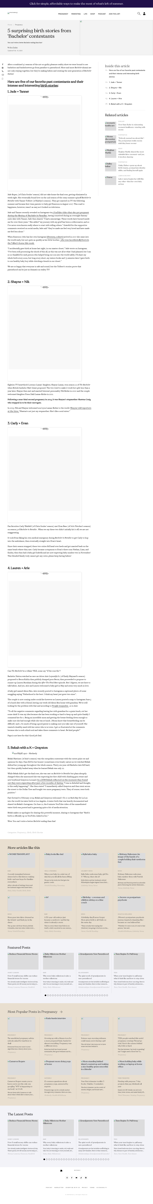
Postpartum (122, 135)
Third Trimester (123, 1078)
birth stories (49, 85)
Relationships (83, 973)
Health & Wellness (125, 914)
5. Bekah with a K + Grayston (120, 103)
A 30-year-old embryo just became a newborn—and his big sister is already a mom (56, 920)
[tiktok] (81, 1178)
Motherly (48, 1078)
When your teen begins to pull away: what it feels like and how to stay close (129, 977)
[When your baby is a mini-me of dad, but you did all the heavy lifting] (58, 860)
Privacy (85, 1187)
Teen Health (122, 987)
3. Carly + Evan (115, 93)
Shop (92, 14)
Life (85, 14)
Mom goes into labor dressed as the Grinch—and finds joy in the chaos (21, 920)
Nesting (133, 1095)
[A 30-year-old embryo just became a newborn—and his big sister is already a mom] (58, 903)
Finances (23, 987)
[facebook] (72, 1178)
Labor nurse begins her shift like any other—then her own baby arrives (131, 181)
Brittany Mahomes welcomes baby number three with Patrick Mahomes (130, 877)
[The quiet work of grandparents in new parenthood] (93, 961)
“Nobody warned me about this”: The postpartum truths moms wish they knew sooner (131, 141)
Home (10, 25)
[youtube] (76, 1178)
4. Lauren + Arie (115, 98)
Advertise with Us (73, 1187)
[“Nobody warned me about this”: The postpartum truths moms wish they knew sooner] (110, 139)
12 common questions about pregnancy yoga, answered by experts (56, 1084)
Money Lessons (13, 973)
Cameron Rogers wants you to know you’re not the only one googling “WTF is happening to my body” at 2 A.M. (20, 1085)
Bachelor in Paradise (37, 215)
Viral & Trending (50, 871)
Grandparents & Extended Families (93, 988)
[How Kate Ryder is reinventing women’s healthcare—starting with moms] (110, 126)
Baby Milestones (54, 987)
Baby (9, 871)
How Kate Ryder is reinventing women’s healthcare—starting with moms (131, 127)
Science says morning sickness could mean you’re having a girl (93, 1039)
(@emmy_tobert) (55, 236)
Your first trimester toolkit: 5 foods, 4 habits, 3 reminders (92, 1082)
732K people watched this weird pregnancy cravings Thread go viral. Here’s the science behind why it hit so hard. (130, 1042)
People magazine (60, 705)
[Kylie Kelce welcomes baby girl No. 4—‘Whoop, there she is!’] (95, 860)
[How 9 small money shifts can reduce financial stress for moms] (23, 961)
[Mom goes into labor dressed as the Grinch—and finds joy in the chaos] (21, 903)
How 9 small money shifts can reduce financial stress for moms (22, 977)
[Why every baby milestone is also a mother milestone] (58, 961)
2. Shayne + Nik (115, 87)
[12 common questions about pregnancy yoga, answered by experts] (58, 1067)
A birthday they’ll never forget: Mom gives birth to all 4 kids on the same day (93, 920)
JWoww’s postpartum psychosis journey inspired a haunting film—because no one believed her (131, 920)
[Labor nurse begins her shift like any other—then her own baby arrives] (110, 180)
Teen (115, 973)
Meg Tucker (14, 48)
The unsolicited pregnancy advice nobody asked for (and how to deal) (21, 1041)
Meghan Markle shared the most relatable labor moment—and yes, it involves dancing (131, 154)
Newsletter (59, 1187)
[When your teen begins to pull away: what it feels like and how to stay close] (129, 961)
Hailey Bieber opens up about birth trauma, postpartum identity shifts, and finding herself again (131, 168)
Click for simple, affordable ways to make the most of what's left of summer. (76, 4)
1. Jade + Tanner (115, 82)
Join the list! (114, 14)
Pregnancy (63, 14)
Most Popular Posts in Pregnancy (33, 1012)
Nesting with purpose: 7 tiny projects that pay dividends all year (130, 1084)
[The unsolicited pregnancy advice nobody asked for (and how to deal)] (21, 1024)
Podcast (102, 14)
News (120, 148)
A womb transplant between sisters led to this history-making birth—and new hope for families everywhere (21, 878)
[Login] (144, 14)
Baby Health (17, 890)
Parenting (76, 14)
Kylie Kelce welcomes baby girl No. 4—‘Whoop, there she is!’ (95, 875)
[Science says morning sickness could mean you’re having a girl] (95, 1024)
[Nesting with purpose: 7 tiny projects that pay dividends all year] (131, 1067)
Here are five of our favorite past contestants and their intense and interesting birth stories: (127, 73)
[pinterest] (86, 1178)
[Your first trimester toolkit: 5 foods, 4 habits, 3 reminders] (95, 1067)
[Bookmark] (2, 78)
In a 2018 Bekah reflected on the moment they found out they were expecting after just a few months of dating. (48, 781)
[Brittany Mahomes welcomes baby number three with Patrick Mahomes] (131, 860)
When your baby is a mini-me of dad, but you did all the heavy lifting (58, 875)
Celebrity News (86, 871)
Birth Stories (37, 832)
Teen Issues (132, 987)
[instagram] (67, 1178)
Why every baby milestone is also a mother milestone (57, 977)
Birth (29, 832)
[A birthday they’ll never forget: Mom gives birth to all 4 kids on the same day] (95, 903)
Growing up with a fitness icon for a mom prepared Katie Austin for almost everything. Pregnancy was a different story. (58, 1042)
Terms (92, 1187)
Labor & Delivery (124, 176)
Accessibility (102, 1187)
